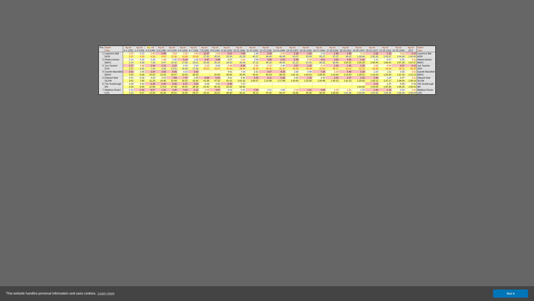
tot (130, 47)
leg (126, 47)
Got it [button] (511, 293)
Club (107, 50)
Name (108, 47)
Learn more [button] (106, 293)
